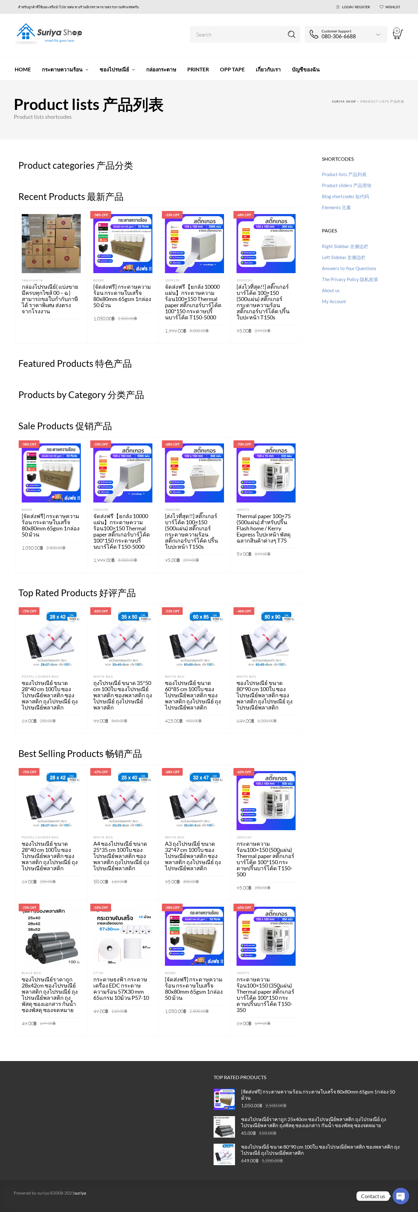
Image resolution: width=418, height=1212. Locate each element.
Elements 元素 (336, 207)
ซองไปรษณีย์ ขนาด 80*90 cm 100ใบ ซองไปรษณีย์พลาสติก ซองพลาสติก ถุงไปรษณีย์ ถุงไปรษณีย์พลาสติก (265, 695)
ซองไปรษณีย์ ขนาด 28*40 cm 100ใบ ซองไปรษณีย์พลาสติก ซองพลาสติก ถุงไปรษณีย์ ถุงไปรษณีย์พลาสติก (50, 695)
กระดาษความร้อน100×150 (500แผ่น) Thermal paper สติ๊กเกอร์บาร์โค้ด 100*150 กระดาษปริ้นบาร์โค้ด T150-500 (265, 859)
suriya (80, 1192)
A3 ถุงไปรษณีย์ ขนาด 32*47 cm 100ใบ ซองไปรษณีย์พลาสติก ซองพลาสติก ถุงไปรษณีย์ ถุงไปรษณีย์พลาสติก (193, 855)
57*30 (98, 973)
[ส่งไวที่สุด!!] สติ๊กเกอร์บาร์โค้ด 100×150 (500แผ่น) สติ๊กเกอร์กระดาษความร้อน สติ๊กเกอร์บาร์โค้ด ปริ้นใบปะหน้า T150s (263, 302)
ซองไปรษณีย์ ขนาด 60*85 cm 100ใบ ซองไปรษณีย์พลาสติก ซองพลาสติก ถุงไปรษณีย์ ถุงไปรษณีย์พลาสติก (193, 695)
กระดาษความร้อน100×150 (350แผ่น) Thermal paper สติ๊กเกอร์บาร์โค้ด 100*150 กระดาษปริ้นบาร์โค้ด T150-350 (265, 994)
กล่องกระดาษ (32, 280)
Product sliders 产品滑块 (346, 185)
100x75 (243, 509)
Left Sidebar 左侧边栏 (344, 257)
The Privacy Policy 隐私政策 (350, 279)
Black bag (31, 973)
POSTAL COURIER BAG (40, 676)
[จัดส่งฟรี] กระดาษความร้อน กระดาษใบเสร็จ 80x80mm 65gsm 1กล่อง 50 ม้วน (122, 295)
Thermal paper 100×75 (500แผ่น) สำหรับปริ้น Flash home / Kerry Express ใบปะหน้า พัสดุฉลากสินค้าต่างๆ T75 (264, 528)
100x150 (172, 280)
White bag (103, 676)
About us (331, 290)
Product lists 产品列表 (344, 174)
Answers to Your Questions (349, 268)
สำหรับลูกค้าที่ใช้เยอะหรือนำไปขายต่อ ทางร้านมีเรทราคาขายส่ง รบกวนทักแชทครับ (78, 7)
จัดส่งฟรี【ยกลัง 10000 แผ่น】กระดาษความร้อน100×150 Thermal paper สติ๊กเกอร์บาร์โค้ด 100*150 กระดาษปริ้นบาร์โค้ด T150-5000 (193, 302)
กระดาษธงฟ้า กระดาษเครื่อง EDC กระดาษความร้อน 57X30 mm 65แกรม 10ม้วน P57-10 (121, 988)
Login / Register (356, 7)
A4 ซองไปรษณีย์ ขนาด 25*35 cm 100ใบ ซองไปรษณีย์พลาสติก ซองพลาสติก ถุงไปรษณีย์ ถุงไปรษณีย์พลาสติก (121, 855)
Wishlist (392, 7)
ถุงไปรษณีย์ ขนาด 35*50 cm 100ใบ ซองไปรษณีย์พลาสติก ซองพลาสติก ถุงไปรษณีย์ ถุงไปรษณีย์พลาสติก (122, 695)
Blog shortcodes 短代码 (345, 196)
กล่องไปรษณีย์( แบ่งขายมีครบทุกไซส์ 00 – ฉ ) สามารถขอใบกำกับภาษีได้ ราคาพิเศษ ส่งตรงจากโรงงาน (50, 298)
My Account (334, 301)
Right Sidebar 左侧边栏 (345, 246)
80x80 (98, 280)
